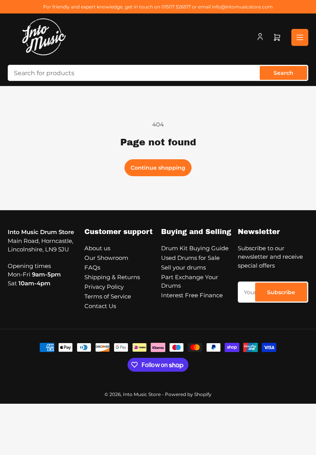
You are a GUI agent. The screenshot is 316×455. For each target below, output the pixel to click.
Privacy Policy (104, 286)
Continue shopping (158, 167)
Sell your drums (183, 267)
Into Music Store (142, 394)
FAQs (92, 267)
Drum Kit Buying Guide (195, 248)
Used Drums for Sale (190, 257)
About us (97, 248)
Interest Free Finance (192, 295)
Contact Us (100, 306)
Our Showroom (106, 257)
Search (283, 72)
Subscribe (281, 292)
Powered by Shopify (188, 394)
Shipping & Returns (112, 277)
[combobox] (158, 73)
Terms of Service (107, 296)
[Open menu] (299, 37)
